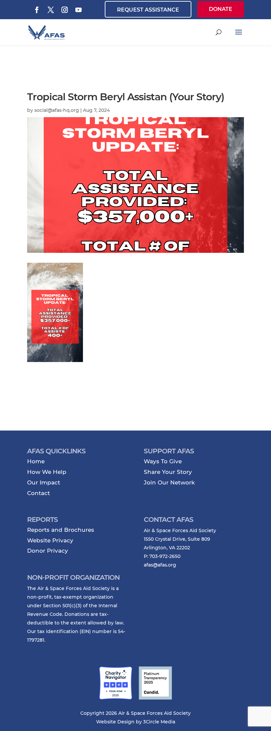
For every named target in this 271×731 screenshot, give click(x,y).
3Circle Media (159, 722)
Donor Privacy (47, 550)
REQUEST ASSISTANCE (148, 10)
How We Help (46, 472)
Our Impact (43, 482)
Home (36, 461)
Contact (38, 493)
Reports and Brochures (60, 529)
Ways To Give (163, 461)
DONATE (220, 9)
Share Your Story (168, 472)
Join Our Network (169, 482)
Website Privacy (50, 540)
